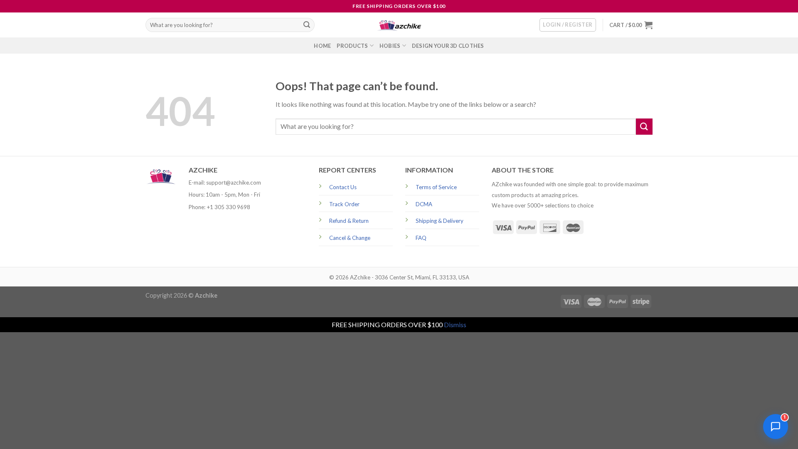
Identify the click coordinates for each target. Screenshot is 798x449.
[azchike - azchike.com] (399, 25)
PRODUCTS (352, 45)
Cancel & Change (349, 237)
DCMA (424, 204)
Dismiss (455, 324)
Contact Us (343, 187)
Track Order (344, 204)
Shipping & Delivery (439, 220)
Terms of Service (436, 187)
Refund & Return (349, 220)
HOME (322, 45)
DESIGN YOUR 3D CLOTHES (448, 45)
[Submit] (307, 25)
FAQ (421, 237)
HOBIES (390, 45)
